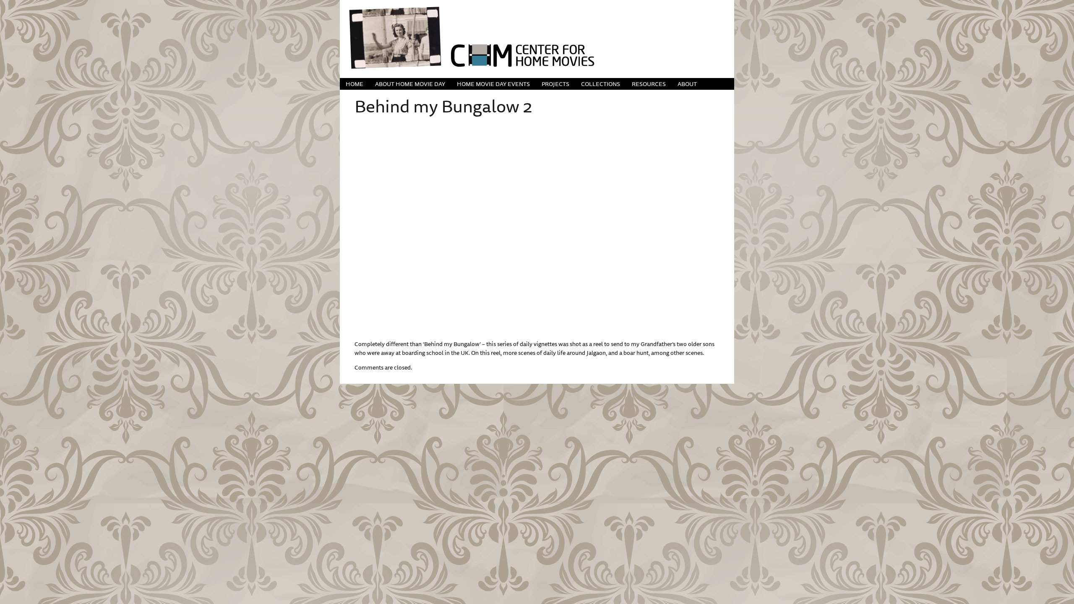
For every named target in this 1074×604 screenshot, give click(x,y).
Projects (555, 84)
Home (354, 84)
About (687, 84)
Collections (600, 84)
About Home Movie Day (410, 84)
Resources (649, 84)
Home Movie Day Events (493, 84)
